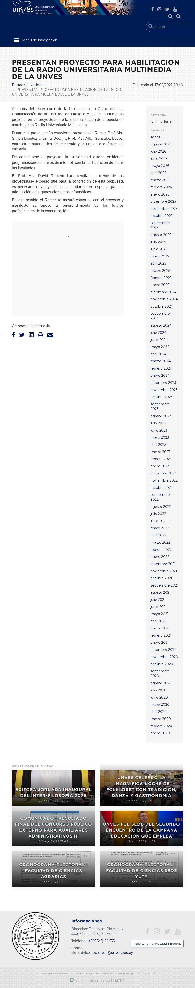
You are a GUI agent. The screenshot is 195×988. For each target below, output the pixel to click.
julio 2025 (158, 242)
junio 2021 (159, 607)
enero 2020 (160, 733)
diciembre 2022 (163, 473)
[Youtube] (175, 9)
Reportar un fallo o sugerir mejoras (157, 943)
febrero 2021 (161, 635)
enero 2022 (160, 557)
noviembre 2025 (164, 208)
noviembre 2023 (164, 390)
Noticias (36, 85)
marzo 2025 (160, 270)
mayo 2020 (160, 704)
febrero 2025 (161, 278)
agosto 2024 (161, 325)
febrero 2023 (161, 459)
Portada (18, 85)
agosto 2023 (161, 416)
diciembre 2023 (163, 383)
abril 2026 (158, 173)
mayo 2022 (160, 528)
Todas (155, 137)
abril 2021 (158, 621)
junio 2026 (159, 158)
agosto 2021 (161, 592)
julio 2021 (158, 599)
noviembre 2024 (164, 299)
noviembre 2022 (164, 480)
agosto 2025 (161, 235)
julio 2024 (158, 332)
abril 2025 (158, 263)
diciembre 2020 (164, 650)
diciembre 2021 (163, 564)
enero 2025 (160, 285)
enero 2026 (160, 194)
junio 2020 (159, 697)
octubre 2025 (161, 216)
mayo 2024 (160, 347)
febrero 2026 (161, 187)
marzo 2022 (160, 542)
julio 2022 (158, 514)
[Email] (50, 334)
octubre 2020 (162, 664)
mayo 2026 (160, 166)
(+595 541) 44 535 (101, 941)
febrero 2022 (161, 549)
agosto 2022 (161, 506)
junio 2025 (159, 249)
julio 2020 (158, 690)
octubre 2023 (162, 397)
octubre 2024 (162, 306)
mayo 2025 (160, 256)
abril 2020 (159, 712)
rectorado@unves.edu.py (112, 953)
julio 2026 (158, 151)
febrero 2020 (161, 726)
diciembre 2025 (163, 201)
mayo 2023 (160, 437)
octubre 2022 (162, 487)
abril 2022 (158, 535)
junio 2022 (159, 521)
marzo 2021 (160, 628)
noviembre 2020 (164, 657)
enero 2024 (160, 375)
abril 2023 (158, 445)
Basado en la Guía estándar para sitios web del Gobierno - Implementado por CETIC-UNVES (97, 973)
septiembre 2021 (164, 585)
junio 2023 (159, 430)
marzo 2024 (161, 361)
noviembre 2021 (164, 571)
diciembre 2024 (163, 292)
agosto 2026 (161, 144)
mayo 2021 (160, 614)
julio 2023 (158, 423)
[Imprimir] (40, 334)
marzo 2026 (160, 180)
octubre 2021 (161, 578)
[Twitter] (167, 9)
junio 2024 (159, 340)
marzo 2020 (161, 719)
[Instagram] (159, 9)
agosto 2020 (161, 683)
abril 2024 (158, 354)
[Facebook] (152, 9)
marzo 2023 (160, 452)
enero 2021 (160, 642)
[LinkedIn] (31, 334)
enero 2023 (160, 466)
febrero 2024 (161, 368)
